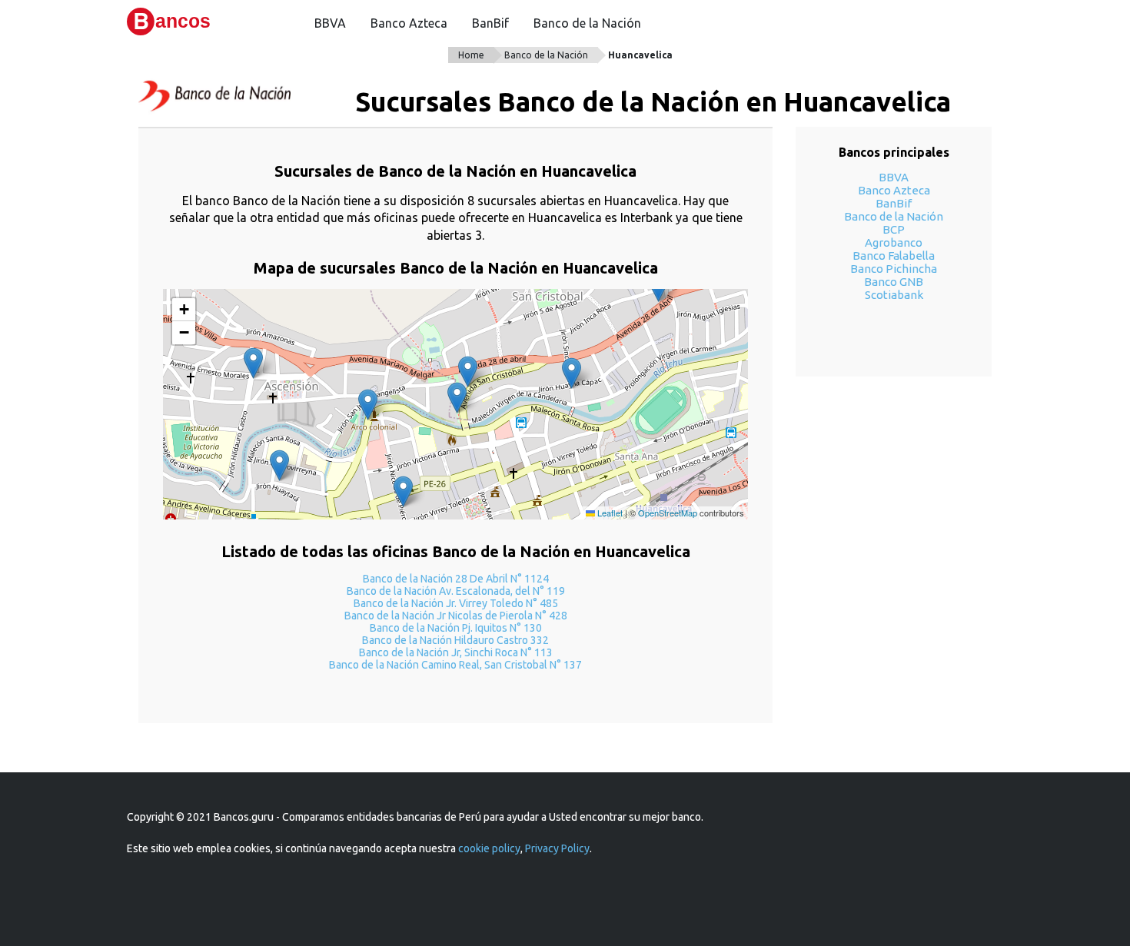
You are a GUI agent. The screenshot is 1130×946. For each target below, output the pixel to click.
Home (471, 55)
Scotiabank (894, 294)
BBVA (330, 23)
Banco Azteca (409, 23)
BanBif (490, 23)
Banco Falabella (893, 255)
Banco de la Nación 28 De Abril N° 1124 (456, 579)
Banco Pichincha (893, 268)
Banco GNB (893, 281)
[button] (457, 397)
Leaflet (609, 512)
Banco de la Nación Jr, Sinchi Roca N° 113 (456, 652)
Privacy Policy (557, 848)
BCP (893, 229)
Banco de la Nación (587, 23)
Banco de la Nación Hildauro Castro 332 (455, 640)
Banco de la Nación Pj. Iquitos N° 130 (456, 628)
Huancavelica (640, 55)
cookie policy (489, 848)
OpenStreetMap (667, 512)
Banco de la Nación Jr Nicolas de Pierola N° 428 (455, 615)
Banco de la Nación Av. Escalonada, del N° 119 (456, 591)
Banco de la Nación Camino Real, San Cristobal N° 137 (455, 665)
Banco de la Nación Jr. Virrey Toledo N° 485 (456, 603)
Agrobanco (893, 242)
